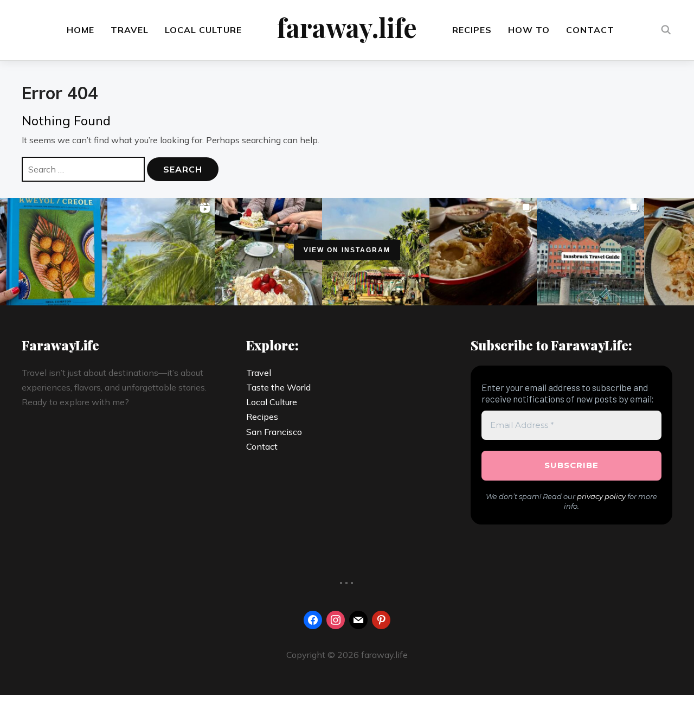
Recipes (472, 29)
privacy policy (601, 496)
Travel (130, 29)
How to (529, 29)
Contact (590, 29)
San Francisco (274, 431)
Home (80, 29)
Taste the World (278, 387)
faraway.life (347, 27)
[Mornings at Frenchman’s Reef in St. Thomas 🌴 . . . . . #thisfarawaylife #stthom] (161, 251)
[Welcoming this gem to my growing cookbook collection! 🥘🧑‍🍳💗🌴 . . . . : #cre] (53, 251)
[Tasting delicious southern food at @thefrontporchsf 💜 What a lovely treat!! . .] (483, 251)
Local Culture (203, 29)
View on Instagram (347, 249)
